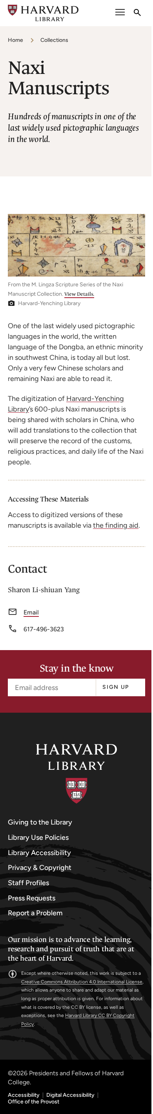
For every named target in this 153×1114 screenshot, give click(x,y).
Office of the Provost (33, 1102)
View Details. (79, 294)
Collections (54, 40)
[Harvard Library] (76, 774)
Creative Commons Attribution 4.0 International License (81, 982)
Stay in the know (76, 669)
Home (15, 40)
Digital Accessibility (70, 1095)
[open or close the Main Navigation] (120, 13)
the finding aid (115, 525)
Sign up (115, 687)
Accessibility (24, 1095)
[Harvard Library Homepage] (43, 13)
